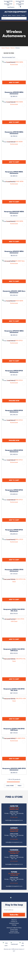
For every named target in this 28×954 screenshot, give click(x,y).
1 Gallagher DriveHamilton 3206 (14, 808)
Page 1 (20, 785)
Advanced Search (14, 923)
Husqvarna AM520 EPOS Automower (14, 371)
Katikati (8, 4)
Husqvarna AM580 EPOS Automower (14, 530)
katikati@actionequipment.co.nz (14, 842)
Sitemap (14, 925)
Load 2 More (10, 785)
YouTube (18, 937)
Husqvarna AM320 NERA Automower (14, 172)
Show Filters (9, 53)
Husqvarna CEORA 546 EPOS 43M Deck (14, 729)
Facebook (10, 937)
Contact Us (14, 921)
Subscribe (14, 915)
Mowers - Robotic (10, 48)
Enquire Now (14, 400)
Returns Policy (14, 931)
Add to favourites (23, 65)
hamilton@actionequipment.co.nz (14, 820)
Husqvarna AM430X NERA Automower (14, 252)
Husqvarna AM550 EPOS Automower (14, 411)
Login (11, 7)
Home (2, 48)
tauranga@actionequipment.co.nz (14, 864)
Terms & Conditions (14, 933)
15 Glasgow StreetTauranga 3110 (14, 852)
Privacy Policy (14, 929)
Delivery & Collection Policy (14, 927)
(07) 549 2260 (14, 839)
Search (25, 18)
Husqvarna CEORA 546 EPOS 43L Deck (14, 689)
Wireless (18, 48)
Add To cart (14, 82)
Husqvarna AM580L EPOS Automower (14, 570)
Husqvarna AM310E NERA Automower (14, 132)
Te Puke (20, 4)
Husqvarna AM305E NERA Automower (14, 93)
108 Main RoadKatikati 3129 (14, 830)
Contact (23, 15)
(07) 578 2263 (14, 861)
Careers (18, 15)
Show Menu (2, 11)
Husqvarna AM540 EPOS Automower (14, 451)
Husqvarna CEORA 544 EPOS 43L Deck (14, 610)
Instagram (14, 937)
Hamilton (20, 2)
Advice (9, 15)
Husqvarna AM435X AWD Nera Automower (14, 291)
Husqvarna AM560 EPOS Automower (14, 490)
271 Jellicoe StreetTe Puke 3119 (14, 874)
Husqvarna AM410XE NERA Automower (14, 212)
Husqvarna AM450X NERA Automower (14, 331)
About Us (5, 15)
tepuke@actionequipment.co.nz (14, 886)
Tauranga (8, 2)
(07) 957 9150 (14, 817)
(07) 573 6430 (14, 883)
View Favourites (17, 7)
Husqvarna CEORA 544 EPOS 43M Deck (14, 649)
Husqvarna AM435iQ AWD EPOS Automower (14, 769)
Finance (14, 15)
